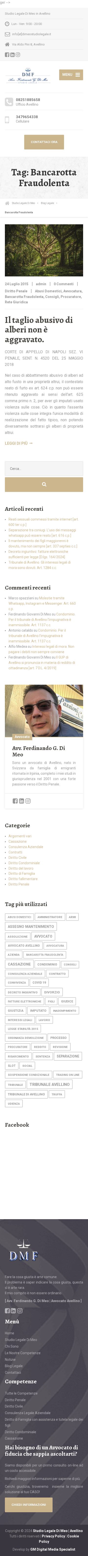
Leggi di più (16, 443)
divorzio (52, 992)
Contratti (15, 852)
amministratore (50, 917)
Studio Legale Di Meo (21, 1340)
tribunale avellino (50, 1084)
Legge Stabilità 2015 (23, 1029)
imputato (38, 1010)
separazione (68, 1056)
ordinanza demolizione (26, 1038)
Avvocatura (72, 291)
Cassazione (18, 841)
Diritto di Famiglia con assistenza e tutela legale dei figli (44, 1422)
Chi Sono (12, 1346)
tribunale (15, 1085)
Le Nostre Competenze (23, 1353)
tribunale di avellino (26, 1094)
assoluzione (18, 936)
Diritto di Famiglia (22, 873)
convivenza (17, 982)
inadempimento (64, 1010)
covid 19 (39, 982)
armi (72, 917)
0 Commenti (64, 284)
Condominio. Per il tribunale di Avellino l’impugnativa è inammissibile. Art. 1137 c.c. (42, 619)
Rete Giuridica (16, 302)
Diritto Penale (16, 291)
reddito (40, 1047)
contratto (57, 974)
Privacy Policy (53, 1536)
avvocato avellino (24, 945)
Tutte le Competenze (21, 1393)
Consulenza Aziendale (26, 847)
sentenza (42, 1056)
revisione (60, 1047)
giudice (67, 1001)
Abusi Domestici (48, 291)
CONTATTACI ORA (44, 142)
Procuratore (71, 297)
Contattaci (13, 1372)
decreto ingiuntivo (23, 992)
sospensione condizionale (28, 1075)
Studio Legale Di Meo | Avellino (58, 1531)
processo (58, 1038)
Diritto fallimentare (23, 879)
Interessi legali (20, 1020)
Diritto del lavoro (21, 868)
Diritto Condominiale (24, 863)
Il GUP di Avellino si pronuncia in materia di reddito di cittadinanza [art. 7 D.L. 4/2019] (42, 662)
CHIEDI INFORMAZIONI (28, 1505)
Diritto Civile (18, 858)
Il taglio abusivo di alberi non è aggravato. (39, 329)
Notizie (10, 1360)
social (27, 1066)
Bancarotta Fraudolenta (24, 297)
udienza (14, 1103)
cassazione (19, 964)
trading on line (67, 1075)
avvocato (43, 936)
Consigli (52, 297)
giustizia (15, 1010)
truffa (57, 1094)
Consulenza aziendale (25, 974)
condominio (47, 964)
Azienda (14, 954)
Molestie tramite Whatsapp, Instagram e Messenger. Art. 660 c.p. (42, 603)
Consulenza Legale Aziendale (28, 1413)
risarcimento (18, 1056)
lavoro (44, 1020)
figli (51, 1001)
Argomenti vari (20, 836)
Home (9, 1333)
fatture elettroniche (24, 1001)
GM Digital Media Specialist (52, 1549)
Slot (12, 1066)
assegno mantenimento (31, 927)
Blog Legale (14, 1366)
